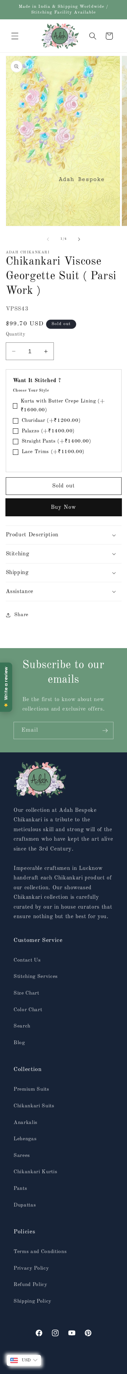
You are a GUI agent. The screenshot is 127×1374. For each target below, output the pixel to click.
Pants (20, 1188)
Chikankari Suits (34, 1106)
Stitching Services (36, 976)
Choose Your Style (31, 391)
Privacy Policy (31, 1268)
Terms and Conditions (40, 1251)
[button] (15, 36)
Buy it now (63, 507)
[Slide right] (79, 239)
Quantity (16, 334)
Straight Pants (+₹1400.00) (56, 441)
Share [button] (21, 615)
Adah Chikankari (61, 1369)
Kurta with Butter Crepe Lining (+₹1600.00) (63, 406)
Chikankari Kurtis (35, 1172)
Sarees (22, 1155)
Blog (19, 1043)
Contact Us (27, 960)
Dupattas (25, 1205)
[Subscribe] (105, 730)
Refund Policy (30, 1284)
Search (22, 1026)
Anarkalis (26, 1122)
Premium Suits (31, 1089)
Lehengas (25, 1139)
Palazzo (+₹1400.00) (48, 431)
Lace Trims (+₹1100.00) (53, 451)
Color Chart (28, 1010)
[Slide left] (47, 239)
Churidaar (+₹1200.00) (51, 420)
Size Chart (26, 993)
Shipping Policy (32, 1301)
